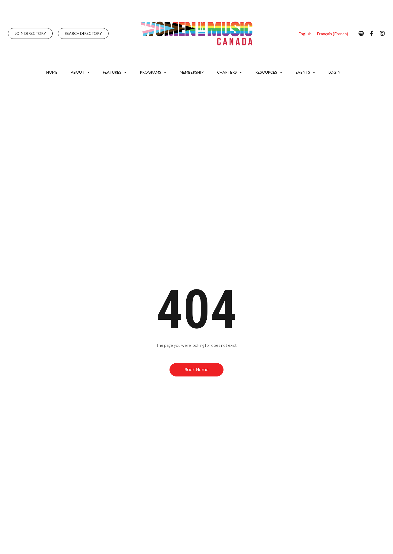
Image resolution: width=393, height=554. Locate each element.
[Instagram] (382, 33)
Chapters (227, 72)
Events (303, 72)
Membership (192, 72)
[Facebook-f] (371, 33)
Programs (150, 72)
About (77, 72)
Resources (266, 72)
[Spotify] (361, 33)
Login (334, 72)
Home (51, 72)
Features (112, 72)
